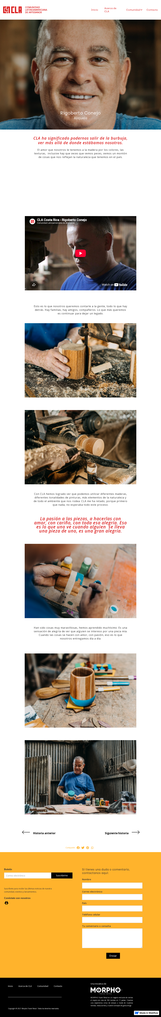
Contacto (152, 9)
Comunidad (42, 986)
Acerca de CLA (110, 10)
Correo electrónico (92, 891)
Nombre (86, 879)
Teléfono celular (91, 914)
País (84, 903)
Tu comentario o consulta (96, 926)
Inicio (94, 9)
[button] (133, 10)
